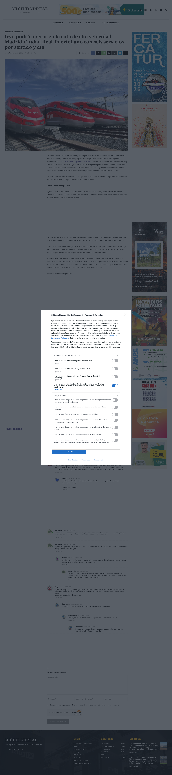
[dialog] (86, 387)
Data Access (86, 460)
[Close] (126, 315)
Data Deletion (73, 460)
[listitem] (86, 355)
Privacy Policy (99, 460)
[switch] (115, 360)
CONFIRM (69, 452)
